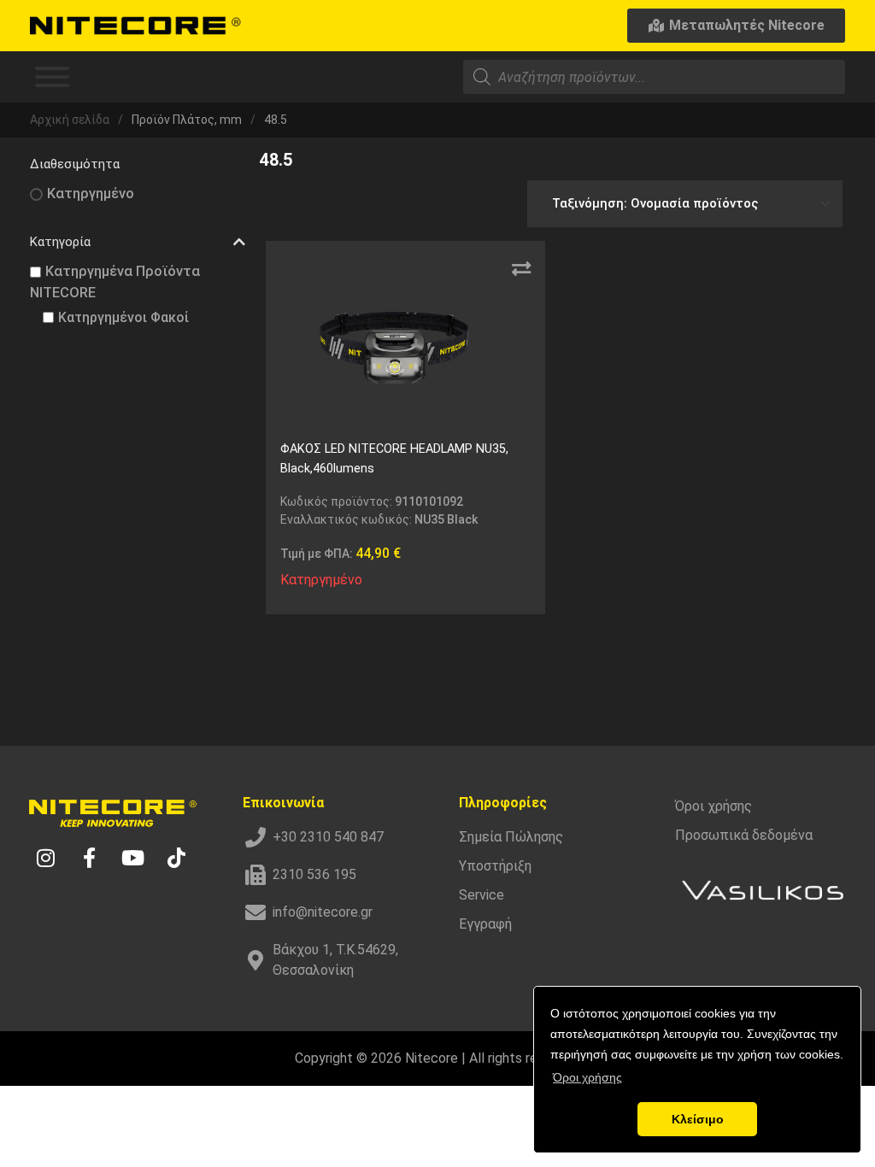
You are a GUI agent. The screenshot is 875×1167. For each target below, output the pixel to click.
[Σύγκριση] (521, 269)
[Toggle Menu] (52, 77)
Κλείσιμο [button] (698, 1119)
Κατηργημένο (90, 193)
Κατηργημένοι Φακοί (123, 317)
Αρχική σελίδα (69, 119)
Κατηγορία (60, 241)
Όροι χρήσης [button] (587, 1077)
